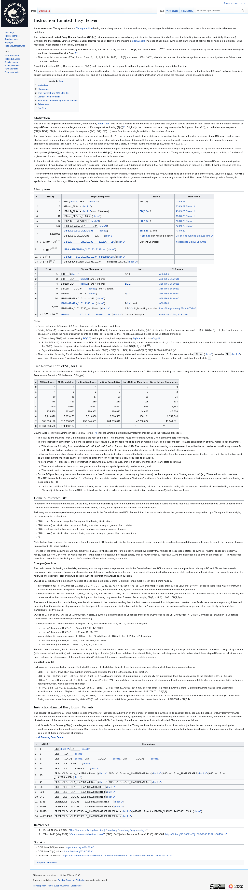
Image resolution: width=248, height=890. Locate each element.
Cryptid (156, 338)
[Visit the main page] (14, 13)
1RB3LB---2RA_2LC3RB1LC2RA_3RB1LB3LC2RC (89, 256)
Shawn (189, 206)
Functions (52, 862)
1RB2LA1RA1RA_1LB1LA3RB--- (80, 230)
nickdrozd (181, 241)
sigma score (138, 40)
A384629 (180, 201)
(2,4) (128, 303)
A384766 (164, 274)
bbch (72, 201)
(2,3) (128, 293)
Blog (191, 241)
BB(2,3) (144, 221)
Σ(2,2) (128, 283)
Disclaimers (76, 886)
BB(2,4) (144, 230)
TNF (95, 432)
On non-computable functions (86, 834)
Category (40, 862)
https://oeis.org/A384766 (77, 851)
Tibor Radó (103, 123)
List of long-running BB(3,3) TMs (193, 235)
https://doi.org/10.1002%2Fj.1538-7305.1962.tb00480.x (195, 834)
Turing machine (84, 28)
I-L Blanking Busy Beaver (51, 737)
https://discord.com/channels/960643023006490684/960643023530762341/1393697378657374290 (116, 855)
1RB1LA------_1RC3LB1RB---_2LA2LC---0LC (89, 241)
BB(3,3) (146, 235)
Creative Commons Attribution (71, 880)
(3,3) (130, 308)
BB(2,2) (144, 211)
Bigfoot (136, 338)
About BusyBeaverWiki (58, 886)
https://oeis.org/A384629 (79, 847)
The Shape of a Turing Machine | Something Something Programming (107, 830)
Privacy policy (39, 886)
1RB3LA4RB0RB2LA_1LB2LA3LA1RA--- (84, 249)
